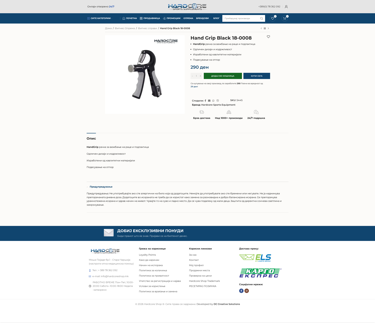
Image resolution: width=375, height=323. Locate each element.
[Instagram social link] (246, 291)
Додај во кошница (222, 76)
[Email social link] (209, 100)
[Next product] (268, 28)
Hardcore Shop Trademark (204, 281)
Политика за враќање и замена (158, 291)
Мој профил (196, 265)
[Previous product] (261, 28)
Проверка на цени (200, 275)
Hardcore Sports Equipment (218, 104)
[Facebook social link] (205, 100)
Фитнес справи (147, 28)
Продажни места (199, 270)
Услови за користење (152, 286)
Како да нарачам (149, 260)
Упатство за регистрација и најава (160, 281)
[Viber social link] (217, 100)
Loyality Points (147, 254)
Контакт (194, 260)
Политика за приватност (154, 275)
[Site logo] (187, 6)
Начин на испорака (151, 265)
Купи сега (256, 76)
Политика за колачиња (153, 270)
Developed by (218, 304)
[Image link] (105, 250)
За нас (193, 254)
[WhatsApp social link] (213, 100)
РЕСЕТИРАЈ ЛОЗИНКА (202, 286)
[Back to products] (265, 28)
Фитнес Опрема (125, 28)
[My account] (286, 7)
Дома (108, 28)
